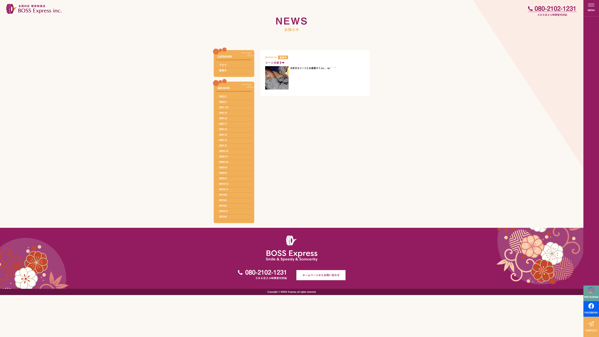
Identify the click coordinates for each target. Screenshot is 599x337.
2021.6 (223, 129)
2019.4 (223, 200)
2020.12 (223, 151)
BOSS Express (292, 254)
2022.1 (223, 102)
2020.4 (223, 178)
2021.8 (223, 118)
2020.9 (223, 167)
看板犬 (223, 70)
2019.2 (223, 205)
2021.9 (223, 113)
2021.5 (223, 134)
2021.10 (223, 107)
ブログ (223, 65)
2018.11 (223, 211)
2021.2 (223, 145)
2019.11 (223, 189)
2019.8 (223, 194)
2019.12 (223, 184)
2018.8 (223, 216)
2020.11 (223, 156)
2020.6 (223, 173)
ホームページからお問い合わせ (321, 275)
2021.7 (223, 123)
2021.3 (223, 140)
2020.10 (223, 162)
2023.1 (223, 96)
